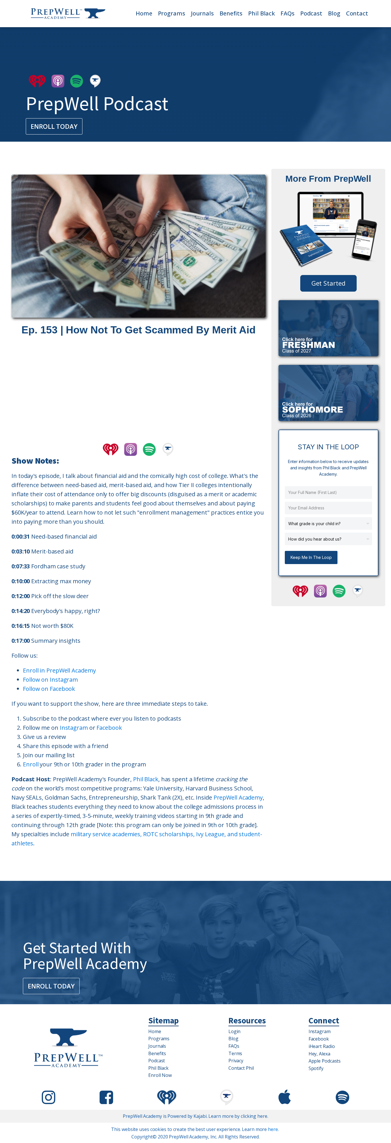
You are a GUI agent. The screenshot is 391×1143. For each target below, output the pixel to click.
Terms (235, 1053)
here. (273, 1129)
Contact (357, 13)
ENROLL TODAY (54, 126)
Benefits (231, 13)
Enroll (30, 764)
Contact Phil (241, 1068)
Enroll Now (160, 1075)
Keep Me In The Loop (311, 557)
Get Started (328, 283)
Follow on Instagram (50, 679)
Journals (202, 13)
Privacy (235, 1060)
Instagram (74, 727)
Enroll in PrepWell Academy (59, 670)
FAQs (288, 13)
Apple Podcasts (325, 1061)
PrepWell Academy (238, 797)
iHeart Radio (322, 1046)
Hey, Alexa (319, 1054)
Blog (334, 13)
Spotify (316, 1068)
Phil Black (261, 13)
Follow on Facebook (49, 689)
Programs (171, 13)
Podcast (311, 13)
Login (234, 1031)
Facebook (109, 727)
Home (144, 13)
